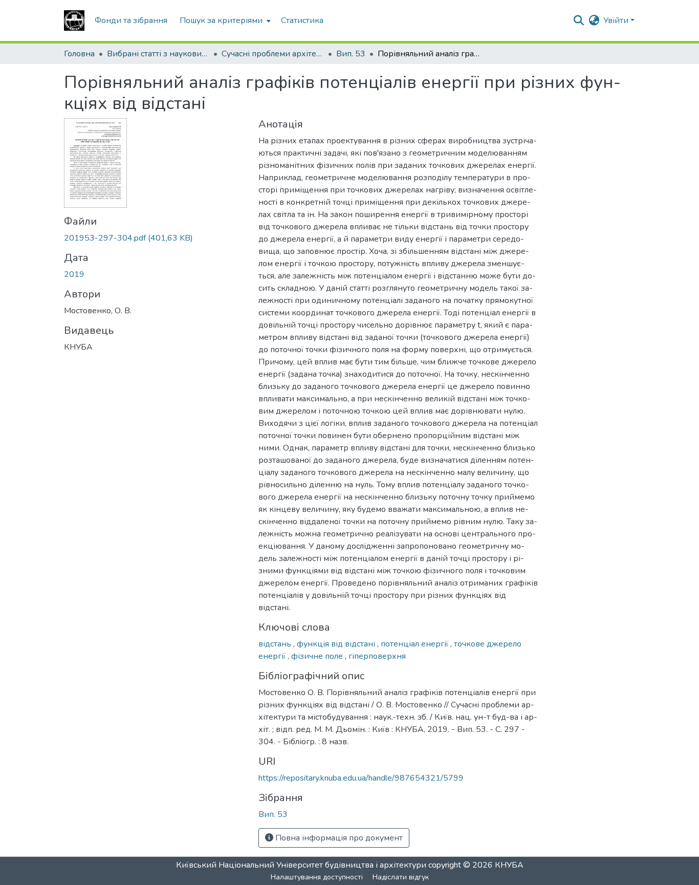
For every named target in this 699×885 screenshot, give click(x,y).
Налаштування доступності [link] (317, 877)
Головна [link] (79, 53)
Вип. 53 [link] (350, 53)
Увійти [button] (616, 20)
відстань (275, 644)
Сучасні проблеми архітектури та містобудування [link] (273, 53)
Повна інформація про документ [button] (338, 838)
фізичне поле (318, 656)
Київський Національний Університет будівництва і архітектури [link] (301, 865)
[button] (74, 20)
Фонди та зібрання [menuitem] (131, 20)
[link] (155, 238)
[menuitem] (224, 20)
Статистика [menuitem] (302, 20)
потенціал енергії (415, 644)
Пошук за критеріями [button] (221, 20)
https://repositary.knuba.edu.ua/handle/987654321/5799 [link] (361, 778)
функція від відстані (337, 644)
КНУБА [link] (509, 865)
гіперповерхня (377, 656)
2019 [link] (74, 274)
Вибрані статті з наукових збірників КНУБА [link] (158, 53)
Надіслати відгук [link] (401, 877)
